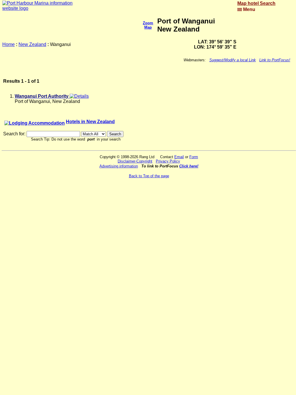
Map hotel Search (256, 3)
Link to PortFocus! (274, 60)
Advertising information (118, 166)
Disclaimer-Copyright (135, 161)
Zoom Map (148, 25)
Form (193, 157)
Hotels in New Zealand (90, 121)
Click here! (188, 166)
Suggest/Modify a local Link (232, 60)
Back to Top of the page (149, 176)
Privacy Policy (168, 161)
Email (179, 157)
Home (8, 44)
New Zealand (32, 44)
